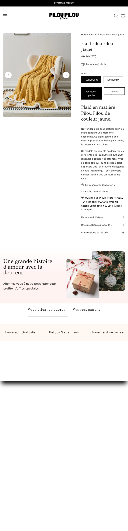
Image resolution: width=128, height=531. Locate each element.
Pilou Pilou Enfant (78, 429)
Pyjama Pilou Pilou (79, 435)
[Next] (66, 75)
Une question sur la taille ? (96, 224)
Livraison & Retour (92, 217)
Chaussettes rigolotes (17, 441)
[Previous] (8, 75)
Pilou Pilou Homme (79, 424)
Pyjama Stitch (12, 424)
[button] (115, 15)
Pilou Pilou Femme (79, 418)
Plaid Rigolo (10, 435)
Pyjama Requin (12, 429)
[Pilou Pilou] (64, 15)
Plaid (94, 34)
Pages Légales (12, 470)
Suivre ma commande (17, 476)
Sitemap (72, 447)
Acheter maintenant (114, 92)
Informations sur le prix (94, 232)
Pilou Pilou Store (13, 418)
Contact (8, 464)
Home (84, 34)
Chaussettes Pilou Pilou (82, 441)
